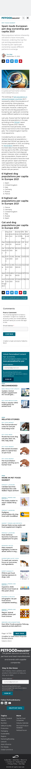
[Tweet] (16, 61)
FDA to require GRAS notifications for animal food (10, 404)
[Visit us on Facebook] (2, 703)
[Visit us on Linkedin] (6, 703)
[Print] (3, 61)
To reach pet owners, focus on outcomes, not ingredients (10, 562)
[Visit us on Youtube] (9, 703)
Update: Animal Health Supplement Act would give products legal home (10, 393)
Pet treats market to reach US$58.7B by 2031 (10, 502)
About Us (24, 760)
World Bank (8, 146)
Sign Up (8, 379)
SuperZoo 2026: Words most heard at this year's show (10, 589)
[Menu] (27, 18)
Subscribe (7, 760)
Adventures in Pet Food (10, 558)
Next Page (20, 633)
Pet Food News (7, 434)
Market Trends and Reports (9, 498)
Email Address (8, 325)
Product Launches (8, 484)
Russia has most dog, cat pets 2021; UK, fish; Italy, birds (10, 439)
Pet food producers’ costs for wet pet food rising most (9, 427)
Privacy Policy (12, 764)
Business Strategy (8, 596)
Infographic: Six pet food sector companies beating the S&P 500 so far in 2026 (10, 601)
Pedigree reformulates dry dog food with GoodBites (10, 514)
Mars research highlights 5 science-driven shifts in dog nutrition (10, 549)
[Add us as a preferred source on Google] (24, 292)
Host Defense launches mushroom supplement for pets (10, 537)
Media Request (21, 762)
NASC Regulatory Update (10, 388)
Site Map (22, 764)
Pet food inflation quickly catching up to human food (10, 463)
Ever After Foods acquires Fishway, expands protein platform (15, 625)
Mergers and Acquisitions (11, 622)
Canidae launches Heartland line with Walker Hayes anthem (10, 489)
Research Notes (7, 545)
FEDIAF (17, 122)
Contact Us (10, 762)
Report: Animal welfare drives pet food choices (9, 614)
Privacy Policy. (19, 376)
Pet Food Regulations (9, 400)
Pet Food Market (8, 23)
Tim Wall (9, 54)
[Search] (23, 18)
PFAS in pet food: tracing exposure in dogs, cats (9, 575)
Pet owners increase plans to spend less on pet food (10, 451)
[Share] (7, 61)
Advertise (16, 760)
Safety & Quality (7, 571)
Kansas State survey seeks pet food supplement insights (13, 526)
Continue (9, 334)
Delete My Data (15, 708)
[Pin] (20, 61)
